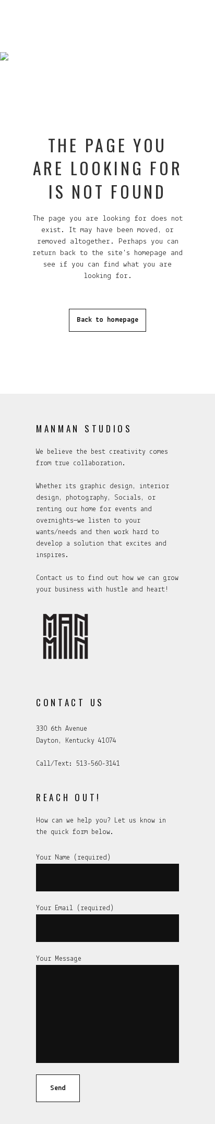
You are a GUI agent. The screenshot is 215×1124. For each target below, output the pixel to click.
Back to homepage (107, 320)
